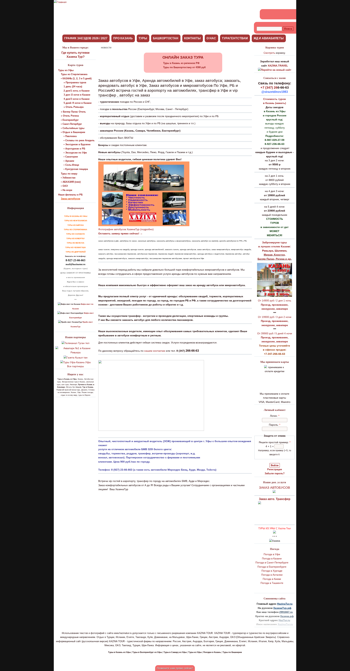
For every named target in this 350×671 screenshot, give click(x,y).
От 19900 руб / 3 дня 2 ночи (274, 316)
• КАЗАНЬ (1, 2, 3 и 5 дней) (76, 78)
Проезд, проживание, (274, 304)
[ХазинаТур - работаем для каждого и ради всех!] (60, 2)
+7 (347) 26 (268, 87)
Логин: (274, 415)
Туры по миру (69, 173)
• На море (66, 190)
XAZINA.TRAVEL (278, 65)
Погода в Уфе (272, 554)
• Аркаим (69, 160)
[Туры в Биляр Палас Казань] (274, 296)
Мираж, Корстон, (274, 254)
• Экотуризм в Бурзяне (77, 144)
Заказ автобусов (70, 198)
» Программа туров (75, 82)
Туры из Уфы (66, 70)
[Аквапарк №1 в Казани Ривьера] (75, 352)
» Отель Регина (70, 115)
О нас (211, 38)
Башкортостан (165, 38)
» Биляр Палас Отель (73, 111)
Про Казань (123, 38)
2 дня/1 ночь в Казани (77, 90)
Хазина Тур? (76, 56)
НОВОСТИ (106, 48)
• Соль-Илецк (71, 165)
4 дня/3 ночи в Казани (77, 99)
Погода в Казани (272, 558)
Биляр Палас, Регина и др (274, 258)
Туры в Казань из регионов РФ (181, 63)
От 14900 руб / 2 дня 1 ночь (274, 300)
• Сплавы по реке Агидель (79, 140)
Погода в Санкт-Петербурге (271, 562)
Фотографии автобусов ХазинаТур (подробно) (126, 229)
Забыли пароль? (275, 473)
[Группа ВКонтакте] (265, 14)
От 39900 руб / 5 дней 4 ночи (274, 333)
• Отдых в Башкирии (73, 132)
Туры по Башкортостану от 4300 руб (184, 67)
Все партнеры (75, 366)
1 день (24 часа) (73, 86)
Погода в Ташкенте (271, 582)
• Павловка (70, 136)
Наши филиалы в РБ (70, 194)
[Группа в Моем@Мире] (278, 14)
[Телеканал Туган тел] (75, 343)
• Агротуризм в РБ (74, 148)
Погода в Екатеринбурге (271, 566)
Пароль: (274, 424)
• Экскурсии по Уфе (75, 152)
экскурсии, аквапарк (274, 308)
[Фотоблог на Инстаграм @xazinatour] (291, 14)
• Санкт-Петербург (71, 124)
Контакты (192, 38)
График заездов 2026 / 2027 (85, 38)
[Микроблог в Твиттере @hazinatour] (285, 14)
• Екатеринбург (70, 120)
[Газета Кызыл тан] (76, 357)
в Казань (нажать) (274, 103)
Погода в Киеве (272, 578)
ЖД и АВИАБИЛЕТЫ (269, 38)
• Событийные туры (72, 128)
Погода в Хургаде (271, 570)
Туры (143, 38)
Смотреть (269, 52)
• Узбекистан (68, 177)
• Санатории (71, 156)
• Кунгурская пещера (76, 169)
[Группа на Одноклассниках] (272, 14)
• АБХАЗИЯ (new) (71, 181)
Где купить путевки (75, 52)
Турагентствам (235, 38)
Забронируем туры (274, 242)
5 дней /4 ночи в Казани (78, 103)
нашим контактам (154, 350)
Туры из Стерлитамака (74, 74)
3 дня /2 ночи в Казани (77, 94)
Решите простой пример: (274, 442)
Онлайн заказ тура (182, 57)
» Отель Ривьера (73, 107)
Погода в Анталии (272, 574)
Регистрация (274, 469)
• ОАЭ (64, 186)
